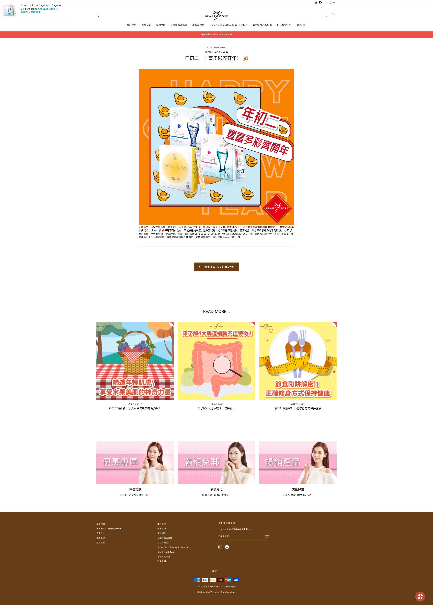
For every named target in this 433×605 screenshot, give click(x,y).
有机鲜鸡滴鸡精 (178, 24)
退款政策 (100, 542)
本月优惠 (131, 24)
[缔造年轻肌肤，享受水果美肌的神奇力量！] (135, 361)
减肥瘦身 (209, 52)
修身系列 (146, 24)
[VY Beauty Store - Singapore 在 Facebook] (227, 547)
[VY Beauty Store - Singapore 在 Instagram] (220, 547)
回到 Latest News (219, 266)
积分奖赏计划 (284, 24)
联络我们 (100, 524)
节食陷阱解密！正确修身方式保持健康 (297, 408)
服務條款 (100, 538)
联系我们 (301, 24)
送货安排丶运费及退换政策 (108, 528)
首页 (209, 47)
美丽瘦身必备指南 (262, 24)
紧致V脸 (160, 24)
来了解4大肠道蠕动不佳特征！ (216, 408)
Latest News (219, 47)
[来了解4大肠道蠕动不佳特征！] (216, 361)
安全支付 (100, 533)
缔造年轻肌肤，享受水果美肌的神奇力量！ (135, 408)
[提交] (267, 537)
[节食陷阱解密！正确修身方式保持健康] (298, 361)
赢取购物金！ (199, 24)
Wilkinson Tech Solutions (222, 592)
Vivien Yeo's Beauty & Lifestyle (229, 24)
